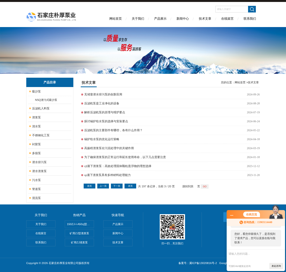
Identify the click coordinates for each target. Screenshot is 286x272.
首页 (89, 186)
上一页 (103, 186)
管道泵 (36, 189)
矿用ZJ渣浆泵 (79, 242)
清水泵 (36, 126)
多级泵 (36, 153)
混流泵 (36, 198)
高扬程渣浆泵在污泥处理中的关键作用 (109, 148)
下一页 (116, 186)
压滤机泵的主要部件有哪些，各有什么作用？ (113, 130)
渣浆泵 (36, 117)
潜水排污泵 (39, 162)
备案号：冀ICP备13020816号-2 (197, 263)
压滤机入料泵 (41, 108)
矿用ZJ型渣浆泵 (79, 233)
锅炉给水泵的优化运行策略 (101, 139)
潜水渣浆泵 (39, 171)
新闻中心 (182, 18)
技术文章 (205, 18)
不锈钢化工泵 (41, 135)
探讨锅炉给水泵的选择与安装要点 (106, 121)
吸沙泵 (36, 91)
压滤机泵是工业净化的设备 (101, 103)
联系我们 (250, 18)
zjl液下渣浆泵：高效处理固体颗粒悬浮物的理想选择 (117, 166)
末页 (130, 186)
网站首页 (115, 18)
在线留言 (227, 18)
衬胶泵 (36, 144)
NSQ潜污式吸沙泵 (46, 99)
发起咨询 (276, 266)
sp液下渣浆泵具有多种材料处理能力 (107, 175)
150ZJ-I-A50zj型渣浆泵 (80, 224)
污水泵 (36, 180)
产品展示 (160, 18)
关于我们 (138, 18)
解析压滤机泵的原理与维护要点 (104, 112)
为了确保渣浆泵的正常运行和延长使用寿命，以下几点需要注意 (125, 157)
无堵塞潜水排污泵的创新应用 (103, 94)
